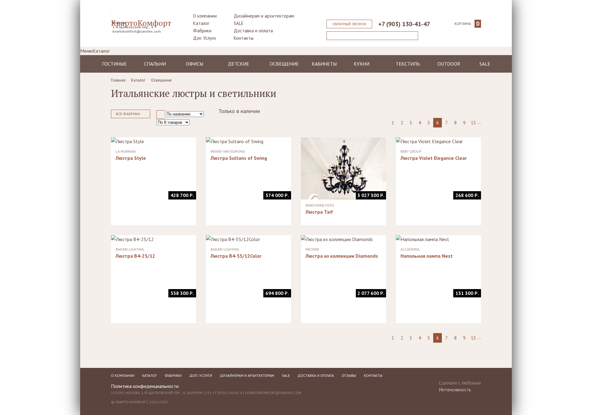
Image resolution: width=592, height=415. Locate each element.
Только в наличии (239, 111)
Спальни (155, 64)
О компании (205, 16)
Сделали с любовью (460, 384)
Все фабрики (128, 113)
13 (473, 123)
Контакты (243, 38)
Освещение (284, 64)
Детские (238, 64)
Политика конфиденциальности (145, 386)
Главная (118, 80)
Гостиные (114, 64)
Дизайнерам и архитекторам (264, 16)
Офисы (194, 64)
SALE (239, 23)
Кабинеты (324, 64)
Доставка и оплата (253, 31)
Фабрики (202, 31)
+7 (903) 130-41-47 (404, 24)
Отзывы (349, 375)
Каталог (201, 23)
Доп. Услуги (204, 38)
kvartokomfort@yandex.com (137, 31)
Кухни (361, 64)
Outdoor (449, 64)
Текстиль (408, 64)
